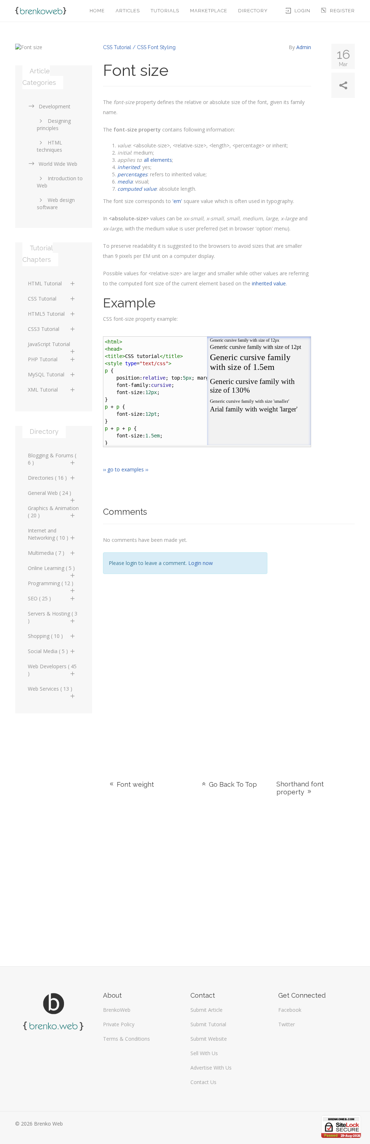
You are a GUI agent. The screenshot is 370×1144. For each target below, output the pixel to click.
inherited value (269, 283)
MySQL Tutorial (46, 374)
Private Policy (118, 1024)
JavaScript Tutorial (49, 344)
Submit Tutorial (208, 1024)
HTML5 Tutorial (46, 313)
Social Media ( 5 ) (48, 651)
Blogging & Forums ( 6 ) (52, 459)
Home (97, 10)
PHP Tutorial (42, 359)
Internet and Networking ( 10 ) (48, 534)
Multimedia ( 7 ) (46, 552)
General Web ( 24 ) (49, 492)
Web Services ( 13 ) (50, 688)
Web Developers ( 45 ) (52, 670)
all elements (158, 159)
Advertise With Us (211, 1067)
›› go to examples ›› (125, 469)
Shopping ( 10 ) (45, 636)
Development (54, 106)
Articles (128, 10)
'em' (177, 201)
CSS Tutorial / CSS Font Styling (139, 47)
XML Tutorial (43, 389)
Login (302, 10)
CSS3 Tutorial (43, 328)
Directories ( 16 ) (47, 477)
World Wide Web (58, 163)
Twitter (286, 1024)
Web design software (56, 204)
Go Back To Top (232, 784)
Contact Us (203, 1082)
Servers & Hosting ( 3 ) (52, 617)
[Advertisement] (316, 643)
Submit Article (206, 1009)
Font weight (134, 784)
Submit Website (208, 1038)
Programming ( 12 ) (50, 583)
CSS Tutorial (42, 298)
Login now (200, 563)
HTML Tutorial (45, 283)
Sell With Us (204, 1053)
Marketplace (208, 10)
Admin (303, 47)
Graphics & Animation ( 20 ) (53, 512)
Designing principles (54, 124)
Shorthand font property (300, 788)
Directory (253, 10)
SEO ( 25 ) (39, 598)
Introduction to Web (60, 182)
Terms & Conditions (126, 1038)
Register (342, 10)
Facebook (289, 1009)
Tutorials (165, 10)
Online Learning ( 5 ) (51, 568)
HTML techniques (49, 146)
